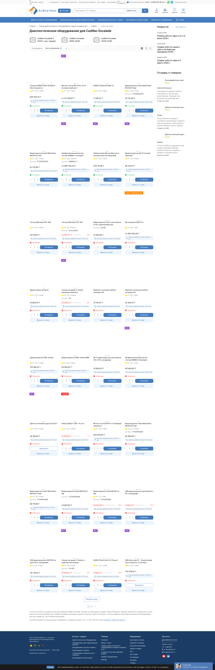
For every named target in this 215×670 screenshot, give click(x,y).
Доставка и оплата (137, 640)
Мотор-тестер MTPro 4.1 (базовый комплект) (107, 425)
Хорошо (50, 667)
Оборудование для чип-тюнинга (110, 20)
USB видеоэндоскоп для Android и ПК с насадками (139, 492)
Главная (32, 26)
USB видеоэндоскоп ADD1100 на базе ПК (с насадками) (43, 561)
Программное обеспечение (137, 20)
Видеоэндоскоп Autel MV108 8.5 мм (75, 492)
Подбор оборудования (109, 657)
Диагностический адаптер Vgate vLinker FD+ (183, 134)
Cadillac (94, 26)
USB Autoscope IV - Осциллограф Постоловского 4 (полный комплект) (138, 561)
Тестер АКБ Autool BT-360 (72, 222)
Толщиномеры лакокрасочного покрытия (83, 654)
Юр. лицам (101, 2)
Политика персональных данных (39, 650)
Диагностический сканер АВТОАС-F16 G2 (181, 107)
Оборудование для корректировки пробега (77, 20)
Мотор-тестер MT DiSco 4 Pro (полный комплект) (74, 87)
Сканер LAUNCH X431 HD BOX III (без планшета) (42, 87)
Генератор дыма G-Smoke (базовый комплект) (72, 291)
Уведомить (43, 448)
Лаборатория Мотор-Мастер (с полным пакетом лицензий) (106, 154)
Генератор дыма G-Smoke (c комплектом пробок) (73, 561)
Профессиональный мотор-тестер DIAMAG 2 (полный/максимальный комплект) (73, 154)
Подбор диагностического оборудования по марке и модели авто (63, 26)
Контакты (104, 640)
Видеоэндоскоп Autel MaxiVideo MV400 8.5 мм (138, 425)
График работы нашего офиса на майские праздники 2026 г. (168, 49)
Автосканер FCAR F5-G (134, 222)
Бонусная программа (137, 646)
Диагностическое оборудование (44, 20)
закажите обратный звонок (114, 620)
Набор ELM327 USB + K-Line (73, 423)
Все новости (181, 27)
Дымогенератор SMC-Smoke (41, 358)
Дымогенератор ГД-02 (39, 290)
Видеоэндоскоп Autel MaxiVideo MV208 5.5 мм (138, 87)
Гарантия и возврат (137, 643)
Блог (131, 651)
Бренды (104, 659)
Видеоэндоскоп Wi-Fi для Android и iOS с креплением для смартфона (107, 223)
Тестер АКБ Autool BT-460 (40, 222)
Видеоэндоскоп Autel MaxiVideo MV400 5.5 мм (43, 492)
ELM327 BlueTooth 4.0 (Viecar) (105, 560)
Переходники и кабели (80, 650)
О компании (134, 657)
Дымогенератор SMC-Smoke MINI (75, 358)
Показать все (92, 599)
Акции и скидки (135, 648)
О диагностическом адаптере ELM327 (112, 653)
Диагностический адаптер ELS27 (43, 423)
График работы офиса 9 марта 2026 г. (169, 61)
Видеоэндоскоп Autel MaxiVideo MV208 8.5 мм (43, 154)
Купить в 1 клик (43, 116)
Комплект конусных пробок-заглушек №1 (136, 291)
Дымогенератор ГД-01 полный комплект (137, 154)
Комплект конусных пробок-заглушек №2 (105, 291)
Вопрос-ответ (106, 643)
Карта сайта (55, 650)
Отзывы (132, 663)
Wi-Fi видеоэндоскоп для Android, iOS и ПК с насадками (107, 359)
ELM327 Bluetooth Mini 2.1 (103, 86)
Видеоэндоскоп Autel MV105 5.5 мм (106, 492)
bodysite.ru (42, 653)
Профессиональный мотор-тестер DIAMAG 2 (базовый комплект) (136, 359)
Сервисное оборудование (161, 20)
